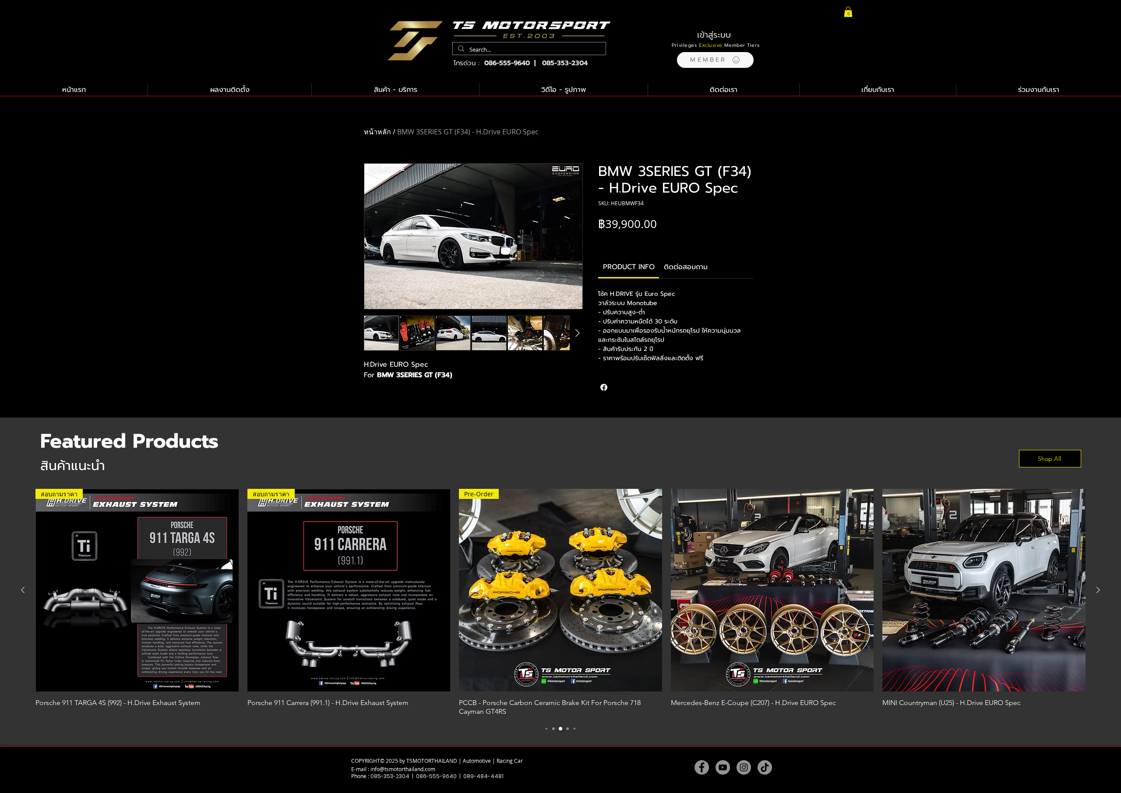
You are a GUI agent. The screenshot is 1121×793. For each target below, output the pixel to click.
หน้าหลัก (377, 132)
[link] (629, 267)
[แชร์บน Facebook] (604, 387)
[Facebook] (701, 767)
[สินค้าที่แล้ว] (23, 590)
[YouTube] (723, 767)
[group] (560, 602)
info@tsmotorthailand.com (402, 768)
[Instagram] (744, 767)
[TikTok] (765, 767)
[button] (715, 60)
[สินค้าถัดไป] (1098, 590)
